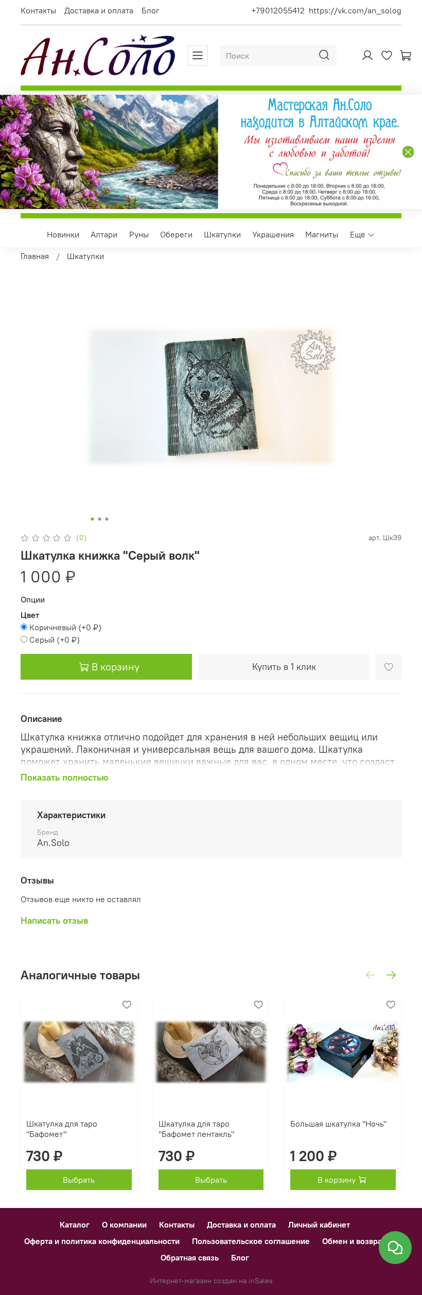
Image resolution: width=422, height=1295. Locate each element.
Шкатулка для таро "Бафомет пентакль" (196, 1128)
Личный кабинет (319, 1224)
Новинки (63, 234)
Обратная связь (190, 1257)
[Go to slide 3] (107, 519)
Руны (139, 234)
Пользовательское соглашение (251, 1241)
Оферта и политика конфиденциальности (102, 1241)
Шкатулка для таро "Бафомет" (61, 1128)
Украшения (273, 234)
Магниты (321, 234)
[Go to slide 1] (92, 519)
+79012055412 (278, 10)
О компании (124, 1224)
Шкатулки (222, 234)
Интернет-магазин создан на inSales (211, 1280)
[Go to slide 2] (99, 519)
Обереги (176, 234)
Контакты (38, 10)
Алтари (104, 234)
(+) (65, 627)
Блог (151, 10)
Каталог (75, 1224)
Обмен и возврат (353, 1241)
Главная (35, 256)
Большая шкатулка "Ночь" (338, 1123)
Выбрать (79, 1180)
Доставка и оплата (98, 10)
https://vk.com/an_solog (355, 10)
